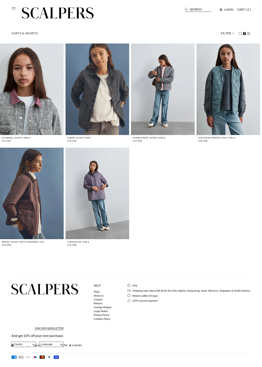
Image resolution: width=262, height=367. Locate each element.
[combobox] (24, 344)
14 (46, 129)
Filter (226, 33)
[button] (13, 9)
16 (53, 129)
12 (40, 129)
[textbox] (24, 344)
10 (33, 129)
